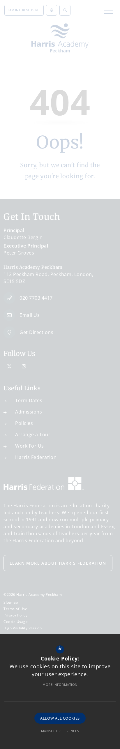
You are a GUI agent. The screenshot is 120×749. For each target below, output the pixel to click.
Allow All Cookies (60, 718)
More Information (60, 684)
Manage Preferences (60, 731)
